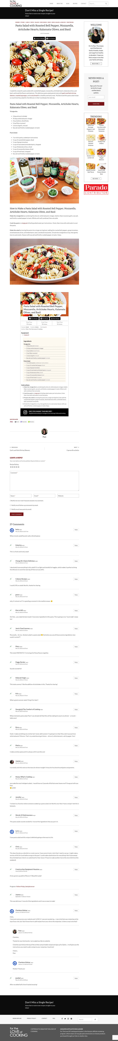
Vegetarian (70, 22)
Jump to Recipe (40, 38)
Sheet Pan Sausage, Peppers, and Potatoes (91, 128)
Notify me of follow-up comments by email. (24, 505)
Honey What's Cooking (23, 777)
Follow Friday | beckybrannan (25, 886)
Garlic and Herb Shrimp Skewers (20, 449)
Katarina (18, 545)
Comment (14, 473)
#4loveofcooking (60, 413)
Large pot (26, 335)
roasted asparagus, (21, 95)
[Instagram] (68, 1018)
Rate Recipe (56, 318)
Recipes (75, 3)
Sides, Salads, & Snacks (59, 22)
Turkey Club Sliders (101, 142)
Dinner (17, 22)
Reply (76, 529)
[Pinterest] (71, 1018)
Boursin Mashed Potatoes (90, 143)
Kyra (17, 727)
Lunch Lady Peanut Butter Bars (101, 172)
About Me (60, 3)
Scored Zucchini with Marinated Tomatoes (101, 128)
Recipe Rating (14, 464)
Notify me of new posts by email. (21, 509)
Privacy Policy (31, 1018)
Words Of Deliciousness (24, 815)
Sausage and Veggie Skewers (101, 157)
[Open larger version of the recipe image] (44, 304)
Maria (17, 745)
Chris (17, 847)
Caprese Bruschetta (73, 449)
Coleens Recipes (21, 579)
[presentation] (90, 121)
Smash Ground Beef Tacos (90, 171)
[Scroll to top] (114, 1034)
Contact (83, 3)
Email (36, 496)
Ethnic (23, 22)
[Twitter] (65, 1018)
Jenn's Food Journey (22, 628)
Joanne (18, 761)
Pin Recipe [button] (45, 318)
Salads (37, 22)
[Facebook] (62, 1018)
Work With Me (17, 1018)
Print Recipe (51, 38)
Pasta (32, 22)
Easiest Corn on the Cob (90, 157)
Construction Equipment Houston (27, 869)
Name (13, 496)
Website (60, 496)
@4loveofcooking (35, 413)
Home (51, 3)
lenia (17, 529)
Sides (49, 22)
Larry (17, 831)
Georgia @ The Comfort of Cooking (27, 709)
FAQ (54, 1018)
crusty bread (34, 95)
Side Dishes (43, 22)
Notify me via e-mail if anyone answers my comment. (27, 500)
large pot (25, 223)
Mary (17, 646)
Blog (67, 3)
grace (17, 595)
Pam (20, 931)
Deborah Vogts (20, 678)
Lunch (28, 22)
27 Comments (45, 33)
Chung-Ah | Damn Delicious (25, 561)
